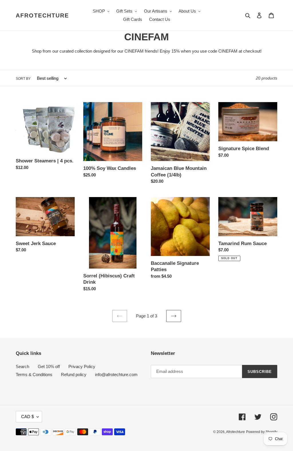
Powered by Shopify (261, 432)
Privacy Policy (81, 366)
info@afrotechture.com (116, 374)
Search (22, 366)
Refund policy (73, 374)
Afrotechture (42, 15)
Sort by (23, 79)
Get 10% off (49, 366)
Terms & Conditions (34, 374)
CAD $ (27, 416)
